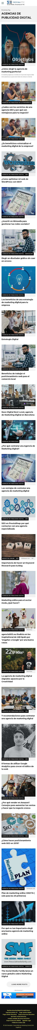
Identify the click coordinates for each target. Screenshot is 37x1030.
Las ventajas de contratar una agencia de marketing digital (18, 468)
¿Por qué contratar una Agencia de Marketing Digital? (18, 430)
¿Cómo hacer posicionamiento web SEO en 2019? (18, 824)
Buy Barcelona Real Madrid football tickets (18, 1010)
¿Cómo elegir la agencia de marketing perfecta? (18, 43)
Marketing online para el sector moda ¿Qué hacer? (18, 582)
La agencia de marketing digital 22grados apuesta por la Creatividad (18, 659)
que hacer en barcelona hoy (18, 1016)
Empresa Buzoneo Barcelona (26, 1014)
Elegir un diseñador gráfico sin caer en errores (18, 240)
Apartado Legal (26, 1020)
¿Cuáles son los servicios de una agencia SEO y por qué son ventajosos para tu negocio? (18, 91)
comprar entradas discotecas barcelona (18, 1018)
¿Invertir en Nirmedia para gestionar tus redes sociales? (18, 201)
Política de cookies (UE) (18, 1022)
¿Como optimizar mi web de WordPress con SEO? (18, 162)
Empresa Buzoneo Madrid (13, 1020)
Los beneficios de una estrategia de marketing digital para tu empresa (18, 280)
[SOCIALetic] (15, 3)
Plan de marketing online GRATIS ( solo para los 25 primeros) (18, 867)
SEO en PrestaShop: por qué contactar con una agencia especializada (18, 506)
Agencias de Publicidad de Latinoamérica (16, 102)
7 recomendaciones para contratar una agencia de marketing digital (18, 698)
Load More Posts (19, 984)
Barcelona (29, 253)
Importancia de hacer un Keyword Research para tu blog (18, 545)
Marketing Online (8, 558)
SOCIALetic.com (25, 558)
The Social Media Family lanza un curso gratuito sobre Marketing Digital (18, 952)
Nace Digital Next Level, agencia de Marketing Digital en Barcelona (18, 395)
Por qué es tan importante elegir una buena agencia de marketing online (18, 911)
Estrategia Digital (18, 321)
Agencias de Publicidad (10, 441)
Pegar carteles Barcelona (10, 1014)
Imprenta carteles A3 (11, 1012)
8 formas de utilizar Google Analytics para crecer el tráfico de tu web (18, 741)
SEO (26, 174)
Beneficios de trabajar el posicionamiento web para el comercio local (18, 356)
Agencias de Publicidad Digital (13, 64)
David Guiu (29, 629)
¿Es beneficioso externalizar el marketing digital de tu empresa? (18, 127)
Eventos (28, 966)
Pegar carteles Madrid (25, 1012)
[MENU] (3, 3)
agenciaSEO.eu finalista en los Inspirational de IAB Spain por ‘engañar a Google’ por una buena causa (18, 618)
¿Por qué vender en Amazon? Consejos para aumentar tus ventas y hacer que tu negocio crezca (18, 785)
